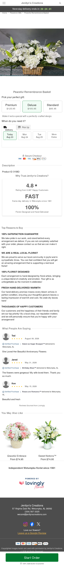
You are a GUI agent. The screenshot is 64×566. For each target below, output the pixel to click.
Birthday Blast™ (29, 368)
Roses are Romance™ (31, 391)
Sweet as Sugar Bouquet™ (33, 343)
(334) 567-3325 (32, 511)
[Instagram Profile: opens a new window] (25, 524)
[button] (57, 559)
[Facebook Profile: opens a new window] (32, 524)
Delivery (9, 129)
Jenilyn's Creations (32, 3)
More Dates (54, 135)
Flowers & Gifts (15, 12)
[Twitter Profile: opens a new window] (38, 524)
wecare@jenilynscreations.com (32, 514)
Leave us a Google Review (32, 533)
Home (4, 12)
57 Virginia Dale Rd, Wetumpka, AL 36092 (32, 508)
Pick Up (25, 127)
